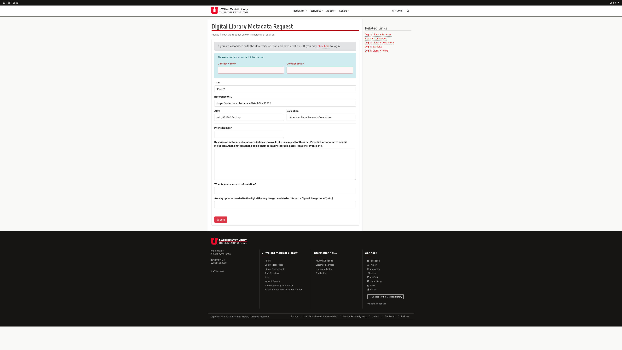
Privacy (294, 316)
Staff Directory (272, 273)
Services (316, 11)
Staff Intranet (217, 271)
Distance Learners (325, 264)
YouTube (374, 277)
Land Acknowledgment (354, 316)
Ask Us (343, 11)
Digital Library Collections (379, 42)
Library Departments (275, 269)
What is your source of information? (235, 184)
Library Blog (375, 281)
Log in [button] (613, 2)
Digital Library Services (378, 34)
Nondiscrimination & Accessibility (320, 316)
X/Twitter (372, 264)
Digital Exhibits (373, 46)
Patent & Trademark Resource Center (283, 289)
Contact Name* (227, 63)
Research (299, 11)
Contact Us (219, 259)
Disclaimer (390, 316)
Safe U (375, 316)
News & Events (272, 281)
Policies (405, 316)
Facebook (374, 260)
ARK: (217, 111)
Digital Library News (376, 50)
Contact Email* (295, 63)
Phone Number (223, 127)
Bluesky (371, 273)
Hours (268, 260)
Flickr (372, 285)
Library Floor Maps (274, 264)
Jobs (267, 277)
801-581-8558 (10, 2)
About (330, 11)
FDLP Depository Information (279, 285)
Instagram (374, 269)
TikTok (372, 289)
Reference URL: (223, 96)
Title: (217, 82)
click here (323, 46)
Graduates (321, 273)
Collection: (293, 111)
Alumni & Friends (324, 260)
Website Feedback (376, 303)
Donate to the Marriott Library (386, 296)
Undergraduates (324, 269)
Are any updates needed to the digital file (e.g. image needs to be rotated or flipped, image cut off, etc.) (273, 198)
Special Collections (376, 38)
